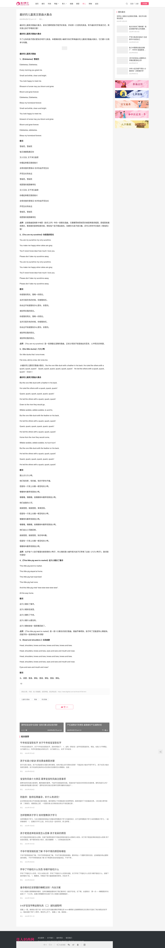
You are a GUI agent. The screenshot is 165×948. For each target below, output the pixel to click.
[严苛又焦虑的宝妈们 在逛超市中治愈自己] (122, 37)
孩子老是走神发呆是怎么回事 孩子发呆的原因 (43, 833)
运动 (96, 3)
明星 (55, 3)
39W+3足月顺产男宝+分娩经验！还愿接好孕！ (137, 69)
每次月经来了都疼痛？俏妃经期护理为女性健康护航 (137, 28)
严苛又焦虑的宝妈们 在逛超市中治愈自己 (138, 38)
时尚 (49, 3)
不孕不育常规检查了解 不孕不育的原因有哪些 (43, 851)
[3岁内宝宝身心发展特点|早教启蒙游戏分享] (122, 58)
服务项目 (59, 938)
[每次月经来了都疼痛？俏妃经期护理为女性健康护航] (122, 27)
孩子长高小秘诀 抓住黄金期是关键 (37, 760)
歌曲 (35, 699)
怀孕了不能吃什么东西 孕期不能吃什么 (39, 869)
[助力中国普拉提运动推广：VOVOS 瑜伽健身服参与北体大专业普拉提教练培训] (122, 48)
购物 (90, 3)
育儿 (84, 3)
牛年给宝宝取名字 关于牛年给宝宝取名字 (40, 742)
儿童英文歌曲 (25, 699)
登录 (131, 3)
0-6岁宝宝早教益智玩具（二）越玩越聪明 (41, 905)
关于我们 (50, 938)
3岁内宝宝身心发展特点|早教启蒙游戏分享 (137, 59)
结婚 (71, 3)
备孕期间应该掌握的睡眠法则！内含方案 (40, 887)
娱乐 (43, 3)
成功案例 (41, 938)
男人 (63, 3)
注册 (137, 3)
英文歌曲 (44, 699)
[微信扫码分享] (69, 944)
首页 (36, 3)
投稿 (145, 3)
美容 (77, 3)
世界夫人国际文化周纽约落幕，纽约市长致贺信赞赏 (132, 17)
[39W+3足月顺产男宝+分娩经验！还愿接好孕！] (122, 69)
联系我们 (69, 938)
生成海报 (62, 945)
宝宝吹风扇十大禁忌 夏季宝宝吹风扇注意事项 (43, 778)
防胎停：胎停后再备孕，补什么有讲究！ (40, 797)
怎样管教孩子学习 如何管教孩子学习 (38, 815)
